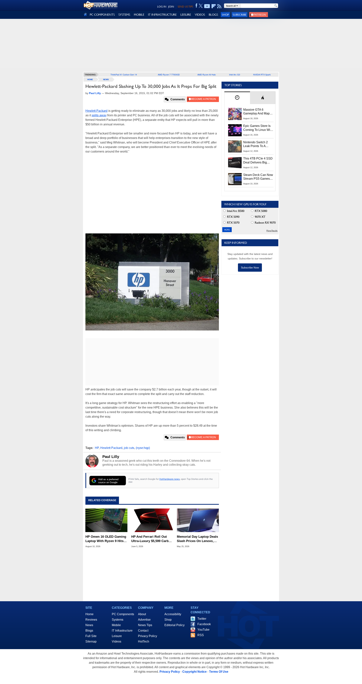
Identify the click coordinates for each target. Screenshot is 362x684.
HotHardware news (169, 479)
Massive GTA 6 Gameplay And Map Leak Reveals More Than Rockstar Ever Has (256, 112)
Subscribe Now (250, 267)
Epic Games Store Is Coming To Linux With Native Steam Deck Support (258, 128)
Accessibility (172, 614)
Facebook (204, 624)
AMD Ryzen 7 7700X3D (169, 74)
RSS (200, 635)
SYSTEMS (124, 14)
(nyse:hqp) (143, 447)
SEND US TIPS (185, 6)
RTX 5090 (232, 217)
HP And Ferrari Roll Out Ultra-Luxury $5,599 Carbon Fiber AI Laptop (151, 539)
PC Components (123, 614)
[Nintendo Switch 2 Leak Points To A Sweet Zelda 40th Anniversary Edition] (235, 146)
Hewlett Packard (96, 110)
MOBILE (139, 14)
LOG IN (161, 6)
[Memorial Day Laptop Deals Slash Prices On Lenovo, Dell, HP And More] (198, 520)
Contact (143, 630)
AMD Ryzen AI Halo (206, 74)
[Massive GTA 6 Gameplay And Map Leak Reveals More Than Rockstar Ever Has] (235, 114)
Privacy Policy (147, 636)
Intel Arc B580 (235, 211)
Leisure (117, 636)
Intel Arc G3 (234, 74)
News (106, 79)
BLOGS (213, 14)
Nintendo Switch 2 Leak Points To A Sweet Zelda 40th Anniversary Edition (256, 144)
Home (89, 614)
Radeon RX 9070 (265, 222)
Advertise (144, 619)
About (142, 614)
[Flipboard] (214, 6)
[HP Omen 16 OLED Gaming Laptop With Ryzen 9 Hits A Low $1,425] (106, 520)
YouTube (203, 629)
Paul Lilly (110, 457)
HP (97, 447)
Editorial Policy (174, 625)
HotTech (143, 641)
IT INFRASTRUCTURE (162, 14)
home (90, 79)
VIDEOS (200, 14)
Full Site (91, 636)
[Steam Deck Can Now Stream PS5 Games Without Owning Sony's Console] (235, 179)
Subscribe (239, 14)
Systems (117, 619)
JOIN (171, 6)
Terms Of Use (218, 671)
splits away (99, 115)
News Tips (145, 625)
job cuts (129, 447)
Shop (225, 14)
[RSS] (219, 6)
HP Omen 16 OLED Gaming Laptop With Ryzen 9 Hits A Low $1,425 (105, 539)
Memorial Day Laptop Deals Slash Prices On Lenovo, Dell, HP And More (197, 539)
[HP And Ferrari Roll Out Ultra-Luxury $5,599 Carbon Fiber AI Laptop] (152, 520)
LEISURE (185, 14)
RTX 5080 (260, 211)
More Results (272, 230)
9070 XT (259, 217)
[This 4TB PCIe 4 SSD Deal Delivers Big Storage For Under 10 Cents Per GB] (235, 163)
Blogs (89, 630)
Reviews (91, 619)
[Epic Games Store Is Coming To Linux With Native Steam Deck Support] (235, 130)
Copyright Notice (194, 671)
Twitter (201, 618)
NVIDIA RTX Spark (262, 74)
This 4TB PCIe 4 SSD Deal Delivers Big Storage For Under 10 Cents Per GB (258, 160)
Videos (116, 641)
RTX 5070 (232, 222)
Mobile (116, 625)
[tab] (237, 97)
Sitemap (91, 641)
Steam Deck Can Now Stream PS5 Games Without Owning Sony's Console (258, 177)
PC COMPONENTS (102, 14)
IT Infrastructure (122, 630)
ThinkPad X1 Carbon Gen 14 (123, 74)
